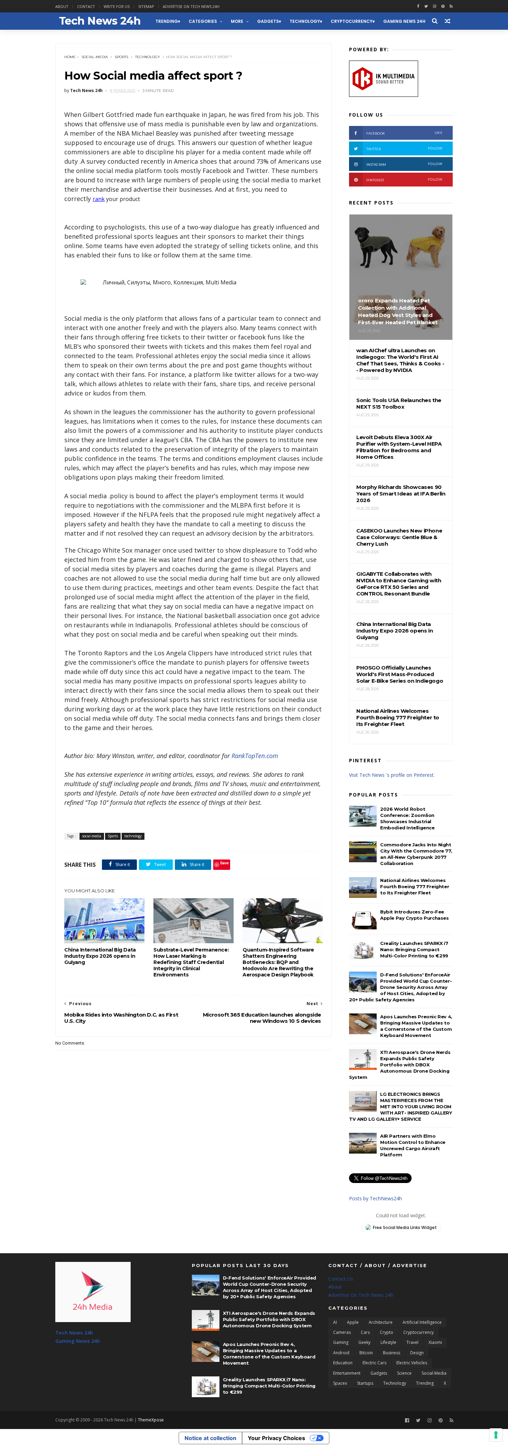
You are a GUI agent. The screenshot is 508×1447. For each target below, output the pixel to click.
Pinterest (404, 180)
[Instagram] (434, 6)
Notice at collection (210, 1438)
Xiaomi (435, 1342)
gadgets (268, 21)
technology (305, 21)
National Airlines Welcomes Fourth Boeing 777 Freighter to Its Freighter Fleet (414, 886)
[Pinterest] (442, 6)
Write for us (117, 6)
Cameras (342, 1332)
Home (70, 57)
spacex (340, 1383)
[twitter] (426, 6)
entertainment (346, 1373)
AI (335, 1322)
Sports (121, 57)
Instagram (404, 164)
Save (224, 862)
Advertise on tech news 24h (191, 6)
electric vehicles (411, 1363)
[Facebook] (407, 1420)
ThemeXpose (151, 1420)
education (342, 1363)
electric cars (374, 1363)
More (237, 21)
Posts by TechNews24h (375, 1198)
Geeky (364, 1342)
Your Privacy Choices (276, 1438)
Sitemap (146, 6)
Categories (203, 21)
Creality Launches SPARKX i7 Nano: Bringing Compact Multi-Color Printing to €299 (414, 949)
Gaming (340, 1342)
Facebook (404, 133)
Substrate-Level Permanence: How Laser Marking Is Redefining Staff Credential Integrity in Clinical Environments (191, 962)
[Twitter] (418, 1420)
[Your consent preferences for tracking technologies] (495, 1434)
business (391, 1353)
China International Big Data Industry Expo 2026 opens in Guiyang (100, 956)
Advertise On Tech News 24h (360, 1295)
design (417, 1353)
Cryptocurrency (352, 21)
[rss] (451, 6)
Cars (365, 1332)
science (404, 1373)
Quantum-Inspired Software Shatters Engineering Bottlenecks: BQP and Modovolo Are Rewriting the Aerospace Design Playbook (278, 962)
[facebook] (418, 6)
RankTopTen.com (255, 756)
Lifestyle (388, 1342)
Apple (353, 1322)
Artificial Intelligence (422, 1322)
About (61, 6)
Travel (412, 1342)
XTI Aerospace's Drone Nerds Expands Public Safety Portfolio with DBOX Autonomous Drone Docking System (399, 1064)
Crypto (386, 1332)
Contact (86, 6)
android (341, 1353)
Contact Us (340, 1278)
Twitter (404, 148)
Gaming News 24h (404, 21)
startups (365, 1383)
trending (167, 21)
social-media (95, 57)
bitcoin (366, 1353)
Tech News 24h (74, 1332)
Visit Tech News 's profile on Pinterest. (392, 775)
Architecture (381, 1322)
